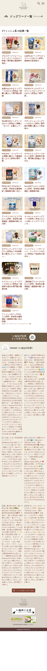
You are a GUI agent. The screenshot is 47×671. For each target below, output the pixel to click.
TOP (4, 324)
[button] (38, 3)
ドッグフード (12, 324)
